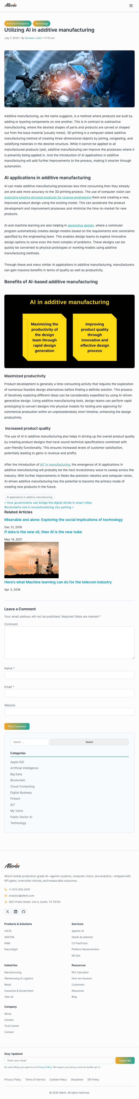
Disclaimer (77, 1079)
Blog (74, 996)
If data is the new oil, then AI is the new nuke (43, 532)
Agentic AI (78, 930)
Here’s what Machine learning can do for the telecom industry (58, 582)
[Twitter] (7, 911)
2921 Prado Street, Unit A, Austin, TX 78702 (34, 901)
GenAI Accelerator (82, 937)
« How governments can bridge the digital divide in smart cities (48, 502)
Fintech (15, 798)
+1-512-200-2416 (19, 889)
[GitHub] (23, 911)
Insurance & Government (18, 990)
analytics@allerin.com (21, 895)
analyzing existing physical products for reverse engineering (47, 197)
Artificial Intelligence (18, 23)
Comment (11, 624)
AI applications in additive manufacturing (29, 497)
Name (9, 668)
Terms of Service (35, 1079)
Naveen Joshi (33, 37)
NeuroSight (11, 949)
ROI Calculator (80, 972)
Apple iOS (17, 762)
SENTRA (9, 937)
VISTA (7, 930)
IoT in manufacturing (55, 464)
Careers (9, 1019)
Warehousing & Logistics (18, 978)
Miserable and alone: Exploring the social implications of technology (63, 519)
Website (9, 705)
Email (9, 687)
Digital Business (21, 792)
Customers (78, 984)
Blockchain (17, 780)
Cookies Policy (58, 1079)
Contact (9, 1032)
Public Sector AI (21, 817)
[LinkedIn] (15, 911)
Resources (78, 990)
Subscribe (125, 1060)
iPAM (7, 943)
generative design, (81, 225)
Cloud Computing (22, 786)
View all (8, 996)
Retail (7, 984)
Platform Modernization (85, 949)
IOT (12, 805)
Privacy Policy (44, 1067)
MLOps (76, 955)
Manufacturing (13, 972)
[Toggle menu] (131, 6)
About (7, 1013)
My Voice (16, 811)
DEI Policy (93, 1079)
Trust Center (11, 1025)
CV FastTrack (80, 943)
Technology (41, 23)
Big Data (16, 774)
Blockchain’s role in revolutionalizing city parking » (39, 507)
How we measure (82, 978)
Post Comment (17, 726)
